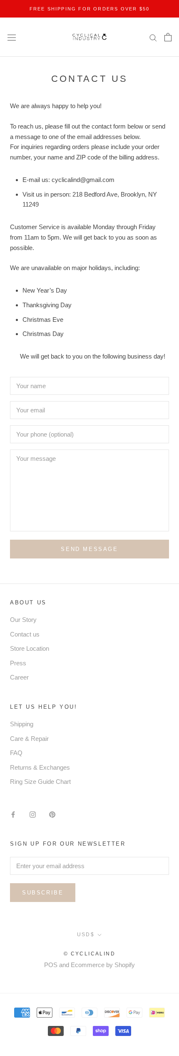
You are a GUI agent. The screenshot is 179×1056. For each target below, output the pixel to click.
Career (19, 677)
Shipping (21, 724)
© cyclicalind (89, 954)
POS (50, 964)
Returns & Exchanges (40, 767)
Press (18, 663)
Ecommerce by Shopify (103, 964)
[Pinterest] (52, 814)
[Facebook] (13, 814)
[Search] (153, 37)
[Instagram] (33, 814)
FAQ (16, 752)
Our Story (23, 619)
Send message (89, 549)
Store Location (29, 648)
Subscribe (42, 892)
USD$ (86, 934)
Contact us (25, 634)
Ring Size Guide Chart (40, 781)
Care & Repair (29, 738)
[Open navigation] (11, 37)
